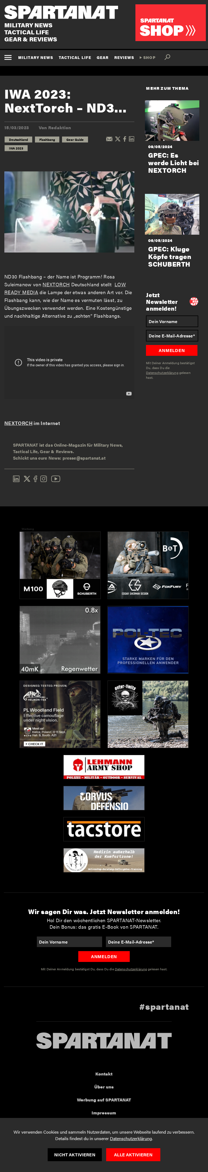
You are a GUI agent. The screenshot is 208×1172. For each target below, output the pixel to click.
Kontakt (103, 1074)
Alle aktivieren (133, 1154)
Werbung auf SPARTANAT (104, 1100)
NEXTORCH (56, 284)
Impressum (104, 1113)
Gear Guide (75, 139)
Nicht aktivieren (74, 1154)
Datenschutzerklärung (131, 1138)
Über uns (104, 1087)
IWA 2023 (16, 148)
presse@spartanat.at (84, 458)
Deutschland (18, 139)
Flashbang (47, 139)
